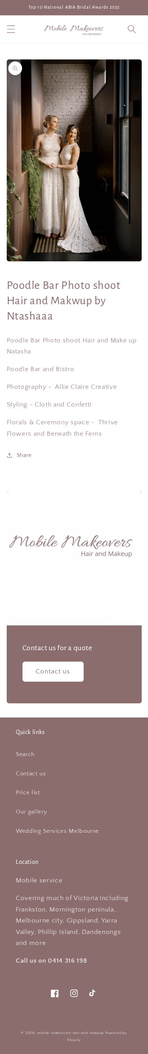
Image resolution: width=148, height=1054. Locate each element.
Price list (28, 792)
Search (25, 754)
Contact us (53, 671)
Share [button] (24, 455)
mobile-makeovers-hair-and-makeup (70, 1033)
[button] (10, 29)
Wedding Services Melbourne (57, 831)
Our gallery (31, 811)
